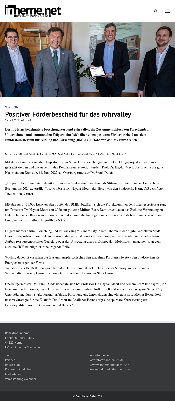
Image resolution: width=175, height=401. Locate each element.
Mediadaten (13, 374)
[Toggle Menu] (167, 11)
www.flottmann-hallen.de (107, 360)
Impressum (12, 365)
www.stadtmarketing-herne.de (110, 369)
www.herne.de (99, 355)
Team (8, 355)
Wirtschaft (26, 120)
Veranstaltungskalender (20, 379)
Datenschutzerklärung (19, 369)
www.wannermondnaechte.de (109, 365)
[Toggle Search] (155, 11)
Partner (10, 360)
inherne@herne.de (27, 347)
